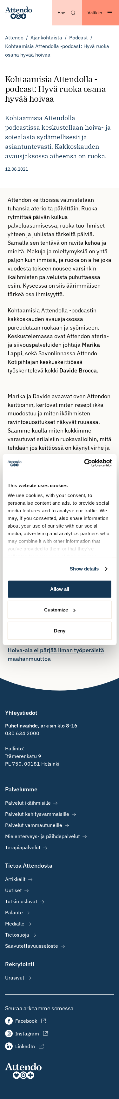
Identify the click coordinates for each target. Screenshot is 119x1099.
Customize (56, 609)
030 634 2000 (22, 733)
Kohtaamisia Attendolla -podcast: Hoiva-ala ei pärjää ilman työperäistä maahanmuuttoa (56, 650)
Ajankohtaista (46, 37)
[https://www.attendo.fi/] (18, 12)
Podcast (78, 37)
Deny (59, 630)
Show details (84, 568)
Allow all (59, 588)
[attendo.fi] (23, 1071)
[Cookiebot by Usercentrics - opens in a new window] (85, 463)
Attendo (14, 37)
